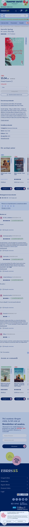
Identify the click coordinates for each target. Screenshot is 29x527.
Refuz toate (8, 521)
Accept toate (20, 521)
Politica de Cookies (15, 518)
